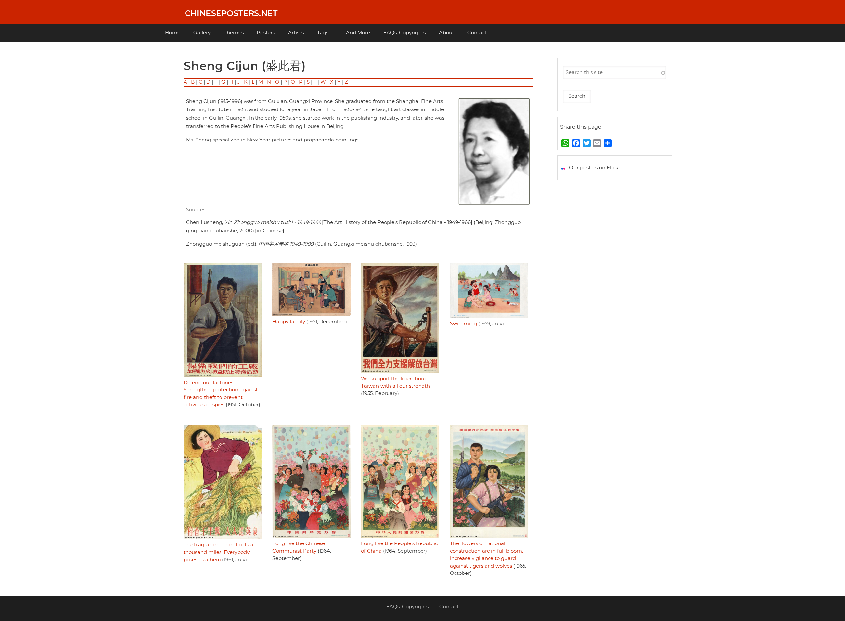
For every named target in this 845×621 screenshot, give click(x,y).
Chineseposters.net (231, 13)
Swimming (463, 323)
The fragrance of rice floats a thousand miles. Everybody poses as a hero (218, 552)
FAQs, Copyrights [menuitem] (404, 32)
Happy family (288, 321)
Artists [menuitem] (296, 32)
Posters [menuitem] (266, 32)
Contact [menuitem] (477, 32)
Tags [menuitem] (322, 32)
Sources (195, 209)
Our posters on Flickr (594, 167)
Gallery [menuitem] (202, 32)
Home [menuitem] (172, 32)
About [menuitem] (446, 32)
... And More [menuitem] (356, 32)
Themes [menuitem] (234, 32)
